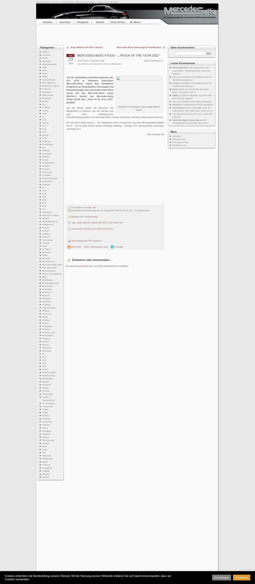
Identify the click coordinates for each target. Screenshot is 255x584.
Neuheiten (46, 301)
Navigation (47, 298)
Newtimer (46, 304)
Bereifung (46, 98)
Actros (45, 58)
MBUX (45, 255)
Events (45, 160)
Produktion (47, 326)
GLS (44, 206)
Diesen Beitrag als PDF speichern (86, 241)
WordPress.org (179, 145)
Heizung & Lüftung (50, 215)
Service (45, 341)
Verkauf (45, 437)
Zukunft (45, 477)
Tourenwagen (48, 403)
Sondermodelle (49, 372)
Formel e (46, 169)
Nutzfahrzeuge (49, 308)
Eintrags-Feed (178, 139)
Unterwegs (47, 422)
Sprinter (45, 382)
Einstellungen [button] (221, 577)
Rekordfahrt (47, 335)
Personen (46, 314)
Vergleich (46, 434)
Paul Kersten (178, 114)
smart (44, 369)
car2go (45, 110)
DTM (44, 138)
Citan (44, 113)
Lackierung (47, 240)
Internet (45, 231)
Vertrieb (45, 443)
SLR (44, 363)
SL (43, 354)
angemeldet (82, 266)
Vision (45, 449)
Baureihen (65, 22)
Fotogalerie (83, 22)
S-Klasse (46, 338)
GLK (44, 203)
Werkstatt (46, 456)
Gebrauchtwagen (50, 178)
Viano (44, 446)
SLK (44, 360)
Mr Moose (46, 292)
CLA (44, 120)
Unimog (45, 415)
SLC (44, 357)
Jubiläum (46, 234)
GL (43, 187)
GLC (44, 197)
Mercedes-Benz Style (52, 265)
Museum (46, 295)
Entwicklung (47, 144)
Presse (45, 323)
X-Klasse (46, 465)
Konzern (55, 2)
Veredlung (46, 431)
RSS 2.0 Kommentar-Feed (96, 247)
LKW (44, 246)
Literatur (46, 243)
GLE (44, 200)
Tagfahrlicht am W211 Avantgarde (196, 101)
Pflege (45, 317)
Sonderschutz (48, 375)
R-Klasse (46, 329)
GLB (44, 194)
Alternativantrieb (49, 64)
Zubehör (46, 471)
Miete (44, 277)
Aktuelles (48, 22)
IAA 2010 (102, 222)
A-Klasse (46, 55)
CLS (44, 132)
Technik (45, 391)
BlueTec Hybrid (90, 222)
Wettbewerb (47, 459)
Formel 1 (46, 166)
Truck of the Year (115, 222)
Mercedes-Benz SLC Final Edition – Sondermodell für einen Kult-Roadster (191, 70)
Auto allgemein (48, 83)
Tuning (45, 409)
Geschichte (47, 181)
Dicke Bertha (118, 22)
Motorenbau (47, 286)
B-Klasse (46, 89)
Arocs (45, 73)
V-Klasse (46, 425)
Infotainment (47, 224)
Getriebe (46, 184)
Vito (44, 452)
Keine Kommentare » (153, 61)
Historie (100, 22)
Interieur (46, 228)
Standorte (46, 385)
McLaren (46, 258)
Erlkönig (45, 150)
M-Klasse (46, 249)
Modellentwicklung (50, 283)
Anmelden (176, 136)
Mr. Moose (135, 22)
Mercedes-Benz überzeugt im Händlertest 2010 (139, 47)
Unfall (44, 412)
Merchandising (48, 271)
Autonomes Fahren (51, 86)
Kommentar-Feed (180, 142)
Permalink (118, 247)
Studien (45, 388)
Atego (44, 76)
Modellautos (47, 280)
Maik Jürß (116, 64)
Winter (45, 462)
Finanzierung (48, 163)
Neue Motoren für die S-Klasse (87, 47)
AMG (44, 67)
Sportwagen (47, 378)
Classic (45, 123)
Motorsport (47, 289)
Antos (44, 70)
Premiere (46, 320)
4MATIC (45, 52)
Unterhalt (46, 419)
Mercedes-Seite (43, 2)
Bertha (45, 101)
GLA (44, 191)
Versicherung (48, 440)
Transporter (47, 406)
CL (43, 117)
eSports (45, 157)
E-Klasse (46, 141)
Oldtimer (46, 311)
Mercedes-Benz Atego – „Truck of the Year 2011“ (118, 55)
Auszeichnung (67, 2)
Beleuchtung (47, 95)
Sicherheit (46, 348)
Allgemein (46, 61)
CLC (44, 126)
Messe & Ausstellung (51, 274)
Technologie (47, 394)
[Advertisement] (127, 33)
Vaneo (45, 428)
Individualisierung (50, 221)
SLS (44, 366)
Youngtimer (47, 468)
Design (45, 135)
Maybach (46, 252)
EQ (43, 147)
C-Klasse (46, 107)
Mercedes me (48, 261)
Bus (44, 104)
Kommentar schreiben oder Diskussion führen (92, 229)
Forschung (47, 172)
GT (43, 209)
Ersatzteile (47, 154)
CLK (44, 129)
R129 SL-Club (48, 332)
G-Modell (46, 175)
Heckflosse (47, 212)
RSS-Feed (76, 247)
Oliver (175, 77)
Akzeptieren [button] (241, 577)
